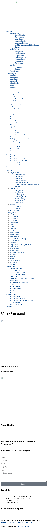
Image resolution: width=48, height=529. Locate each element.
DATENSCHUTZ (24, 522)
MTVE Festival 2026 (17, 159)
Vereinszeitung (20, 59)
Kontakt (17, 69)
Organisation (14, 33)
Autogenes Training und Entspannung (23, 139)
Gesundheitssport (16, 129)
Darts (12, 85)
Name (3, 457)
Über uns (9, 31)
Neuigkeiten (19, 51)
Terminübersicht (15, 157)
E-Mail (3, 464)
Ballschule (13, 81)
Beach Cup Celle (16, 165)
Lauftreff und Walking (18, 99)
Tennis (12, 119)
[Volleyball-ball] (4, 23)
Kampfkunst (14, 93)
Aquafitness (14, 137)
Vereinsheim (19, 61)
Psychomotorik (20, 135)
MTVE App (14, 71)
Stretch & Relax (15, 147)
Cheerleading (14, 83)
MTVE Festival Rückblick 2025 (21, 161)
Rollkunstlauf (15, 107)
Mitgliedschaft (20, 53)
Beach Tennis (15, 121)
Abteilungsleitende (21, 43)
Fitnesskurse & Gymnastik (19, 143)
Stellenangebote (20, 57)
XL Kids (13, 125)
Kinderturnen (14, 95)
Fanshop (9, 167)
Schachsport (14, 109)
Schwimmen (14, 111)
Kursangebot (10, 127)
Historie (17, 47)
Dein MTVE (14, 49)
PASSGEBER (23, 527)
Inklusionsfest (15, 163)
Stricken (13, 115)
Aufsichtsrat (19, 39)
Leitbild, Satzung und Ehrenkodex (27, 45)
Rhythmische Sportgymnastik (20, 105)
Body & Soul (14, 141)
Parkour (13, 103)
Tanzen (12, 117)
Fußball (12, 87)
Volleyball (13, 123)
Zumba (12, 153)
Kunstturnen (14, 97)
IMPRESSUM (7, 522)
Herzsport (18, 131)
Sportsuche (18, 67)
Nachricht (4, 470)
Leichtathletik (15, 101)
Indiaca (12, 91)
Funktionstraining (21, 133)
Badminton (14, 79)
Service (12, 65)
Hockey (13, 89)
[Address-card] (10, 23)
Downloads (19, 63)
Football (13, 75)
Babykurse (14, 77)
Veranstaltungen (11, 155)
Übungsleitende (20, 41)
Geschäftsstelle (20, 35)
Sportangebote (11, 73)
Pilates (12, 145)
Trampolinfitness (16, 149)
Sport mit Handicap (17, 113)
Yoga (12, 151)
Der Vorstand (19, 37)
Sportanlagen (19, 55)
